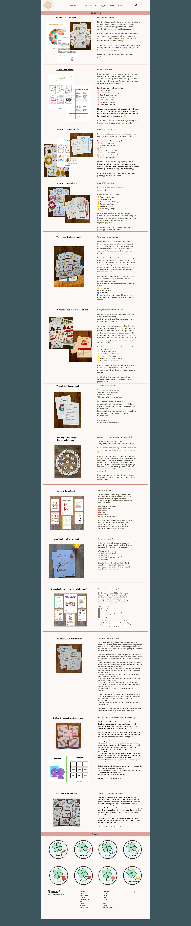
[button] (95, 13)
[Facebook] (141, 5)
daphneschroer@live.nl (56, 895)
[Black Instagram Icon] (136, 5)
